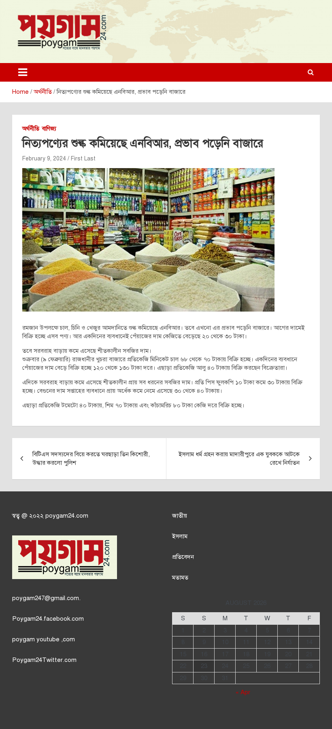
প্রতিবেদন (183, 556)
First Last (83, 158)
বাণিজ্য (49, 128)
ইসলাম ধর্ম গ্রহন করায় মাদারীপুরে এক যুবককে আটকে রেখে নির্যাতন (239, 458)
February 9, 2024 (44, 158)
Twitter (52, 660)
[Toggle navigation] (22, 72)
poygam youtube (36, 639)
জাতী (178, 515)
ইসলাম (179, 536)
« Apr (243, 692)
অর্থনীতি (30, 128)
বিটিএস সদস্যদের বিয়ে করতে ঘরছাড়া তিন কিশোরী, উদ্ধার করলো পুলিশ (91, 458)
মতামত (180, 577)
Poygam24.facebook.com (48, 618)
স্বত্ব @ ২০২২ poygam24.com (50, 515)
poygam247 (28, 598)
